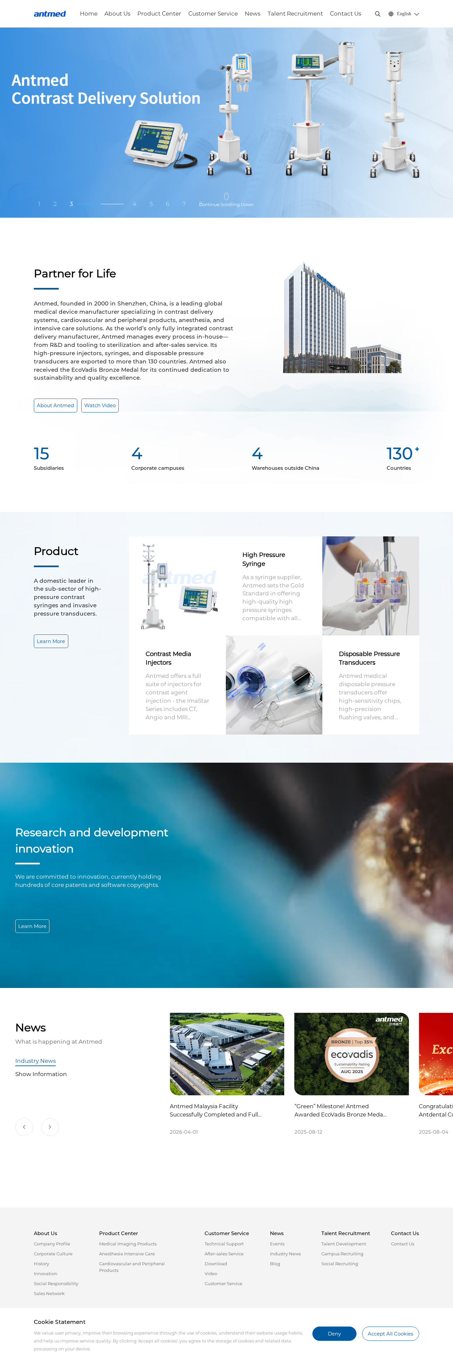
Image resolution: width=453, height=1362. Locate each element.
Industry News (35, 1061)
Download (216, 1263)
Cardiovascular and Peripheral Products (132, 1267)
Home (88, 13)
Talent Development (343, 1243)
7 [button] (184, 204)
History (41, 1263)
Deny (334, 1334)
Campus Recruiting (342, 1253)
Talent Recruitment (295, 13)
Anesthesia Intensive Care (127, 1253)
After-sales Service (224, 1253)
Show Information (41, 1074)
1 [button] (39, 204)
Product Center (159, 13)
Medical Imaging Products (128, 1243)
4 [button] (88, 204)
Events (277, 1243)
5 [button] (151, 204)
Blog (275, 1263)
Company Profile (52, 1243)
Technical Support (224, 1243)
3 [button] (71, 204)
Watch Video (100, 405)
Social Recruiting (339, 1263)
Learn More (51, 641)
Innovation (45, 1273)
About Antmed (55, 405)
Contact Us (345, 13)
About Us (117, 13)
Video (211, 1273)
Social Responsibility (56, 1283)
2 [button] (55, 204)
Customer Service (213, 13)
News (252, 13)
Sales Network (49, 1293)
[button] (24, 1127)
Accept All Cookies (390, 1334)
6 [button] (167, 204)
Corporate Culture (53, 1253)
